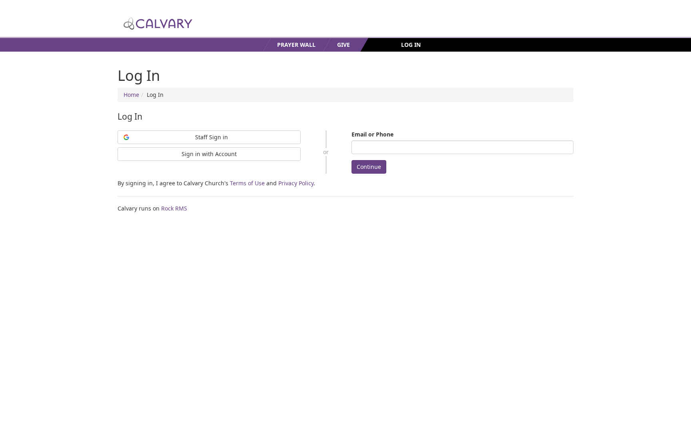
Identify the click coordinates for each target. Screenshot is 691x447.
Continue (369, 166)
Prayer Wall (296, 44)
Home (131, 94)
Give (343, 44)
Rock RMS (174, 208)
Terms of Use (247, 183)
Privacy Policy (296, 183)
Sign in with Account (209, 154)
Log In (411, 44)
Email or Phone (372, 134)
